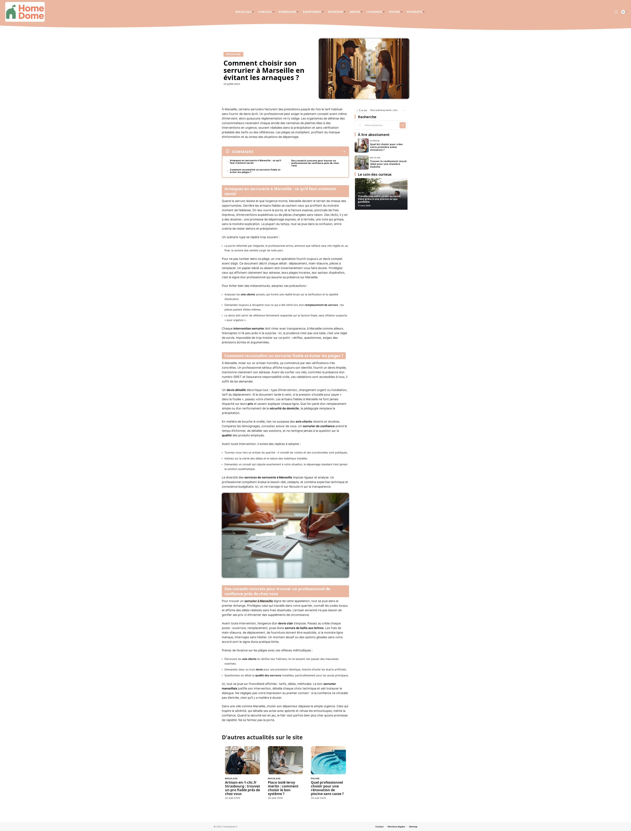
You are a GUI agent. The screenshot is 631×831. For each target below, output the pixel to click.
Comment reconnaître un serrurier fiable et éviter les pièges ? (255, 170)
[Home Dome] (25, 11)
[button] (404, 110)
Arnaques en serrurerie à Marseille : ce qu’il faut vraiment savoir (255, 161)
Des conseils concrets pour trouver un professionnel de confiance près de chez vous (315, 163)
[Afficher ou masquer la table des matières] (299, 152)
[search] (616, 12)
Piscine (315, 778)
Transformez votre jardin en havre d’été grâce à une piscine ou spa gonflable (379, 198)
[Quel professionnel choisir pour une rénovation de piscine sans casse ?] (328, 760)
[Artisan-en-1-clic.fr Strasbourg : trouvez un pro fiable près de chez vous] (242, 760)
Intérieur (374, 141)
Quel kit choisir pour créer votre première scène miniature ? (386, 146)
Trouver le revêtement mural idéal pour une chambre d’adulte (388, 163)
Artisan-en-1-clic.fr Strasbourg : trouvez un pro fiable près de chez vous (242, 788)
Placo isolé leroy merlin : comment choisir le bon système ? (283, 788)
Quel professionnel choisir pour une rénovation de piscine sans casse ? (327, 788)
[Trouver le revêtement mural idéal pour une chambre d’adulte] (362, 162)
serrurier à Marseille (259, 601)
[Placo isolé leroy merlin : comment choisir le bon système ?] (285, 760)
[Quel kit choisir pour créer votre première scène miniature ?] (362, 145)
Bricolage (233, 54)
